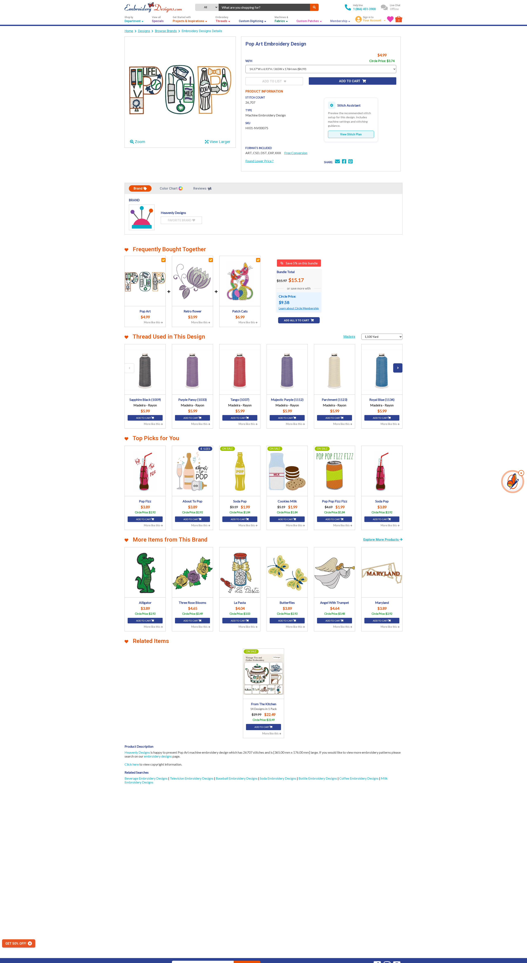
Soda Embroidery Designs (278, 778)
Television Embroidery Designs (192, 778)
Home (129, 31)
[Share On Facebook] (344, 162)
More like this (152, 322)
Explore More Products (381, 540)
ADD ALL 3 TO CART (297, 320)
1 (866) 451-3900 (364, 9)
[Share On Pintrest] (350, 162)
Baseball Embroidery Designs (237, 778)
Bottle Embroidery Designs (318, 778)
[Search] (314, 7)
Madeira (349, 337)
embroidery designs (158, 756)
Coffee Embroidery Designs (359, 778)
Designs (144, 31)
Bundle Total (286, 272)
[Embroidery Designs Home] (153, 7)
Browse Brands (166, 31)
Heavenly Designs (137, 752)
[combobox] (264, 7)
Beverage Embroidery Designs (146, 778)
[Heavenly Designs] (142, 217)
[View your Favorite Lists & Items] (390, 19)
